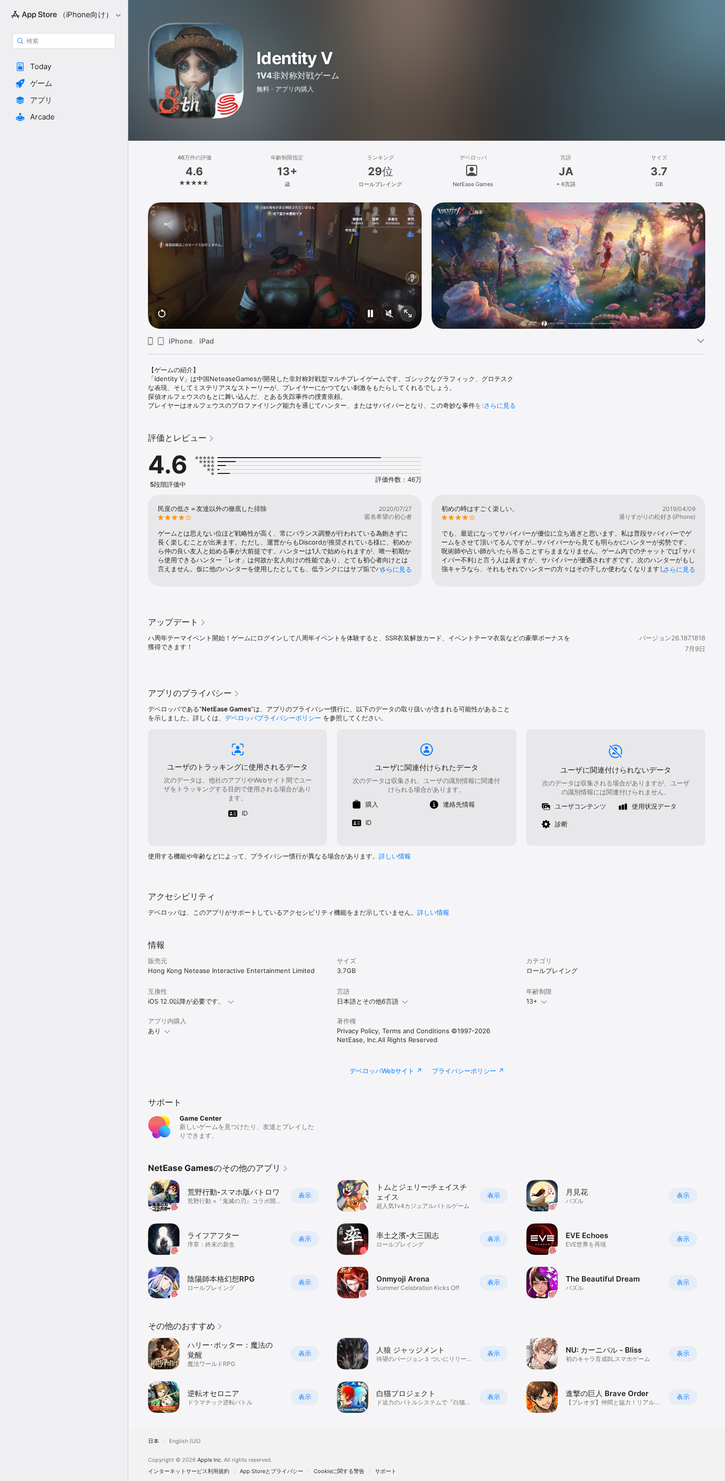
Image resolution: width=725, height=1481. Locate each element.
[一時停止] (370, 314)
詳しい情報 (395, 856)
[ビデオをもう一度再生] (162, 314)
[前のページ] (138, 265)
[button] (64, 66)
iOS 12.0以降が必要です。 (186, 1001)
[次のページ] (715, 265)
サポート (386, 1471)
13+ (532, 1001)
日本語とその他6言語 (368, 1001)
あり (154, 1031)
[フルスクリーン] (408, 314)
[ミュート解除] (389, 314)
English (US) (185, 1441)
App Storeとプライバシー (271, 1471)
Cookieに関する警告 (339, 1471)
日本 (153, 1441)
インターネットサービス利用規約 (188, 1471)
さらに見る (500, 405)
